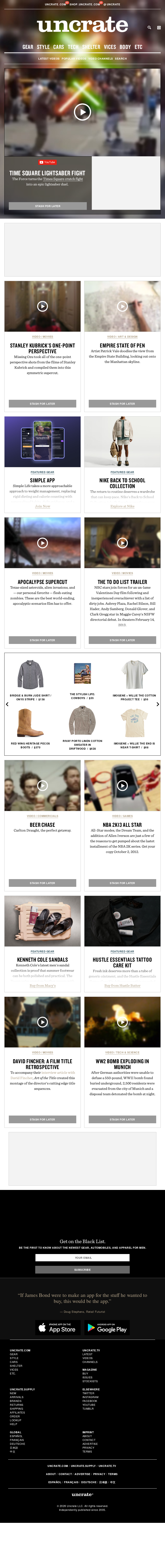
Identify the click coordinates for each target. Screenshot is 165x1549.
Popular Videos (74, 58)
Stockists (90, 1381)
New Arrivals (16, 1395)
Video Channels (100, 58)
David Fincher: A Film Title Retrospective (42, 1064)
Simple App (42, 480)
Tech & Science (127, 1052)
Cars (58, 46)
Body (125, 46)
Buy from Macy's (43, 985)
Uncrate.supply (83, 1466)
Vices (110, 46)
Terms (87, 1451)
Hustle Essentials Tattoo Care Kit (122, 962)
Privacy (88, 1447)
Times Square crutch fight (63, 179)
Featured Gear (42, 472)
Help (13, 1424)
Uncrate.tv (107, 1466)
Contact (89, 1440)
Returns (16, 1404)
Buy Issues (87, 1375)
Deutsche (17, 1443)
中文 (12, 1451)
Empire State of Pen (122, 345)
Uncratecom (56, 4)
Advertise (90, 1443)
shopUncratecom (85, 4)
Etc (138, 46)
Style (43, 46)
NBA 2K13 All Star (122, 824)
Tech (73, 46)
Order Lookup (15, 1418)
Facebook (89, 1401)
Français (17, 1440)
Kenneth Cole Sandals (42, 959)
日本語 (14, 1447)
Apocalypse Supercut (42, 581)
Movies (48, 336)
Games (128, 816)
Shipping (16, 1408)
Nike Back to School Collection (122, 483)
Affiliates (17, 1412)
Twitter (88, 1393)
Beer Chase (42, 824)
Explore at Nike (122, 506)
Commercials (48, 816)
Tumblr (88, 1408)
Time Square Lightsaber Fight (47, 173)
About (87, 1436)
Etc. (13, 1373)
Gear (28, 46)
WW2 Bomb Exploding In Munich (122, 1064)
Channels (90, 1362)
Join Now (42, 506)
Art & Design (128, 336)
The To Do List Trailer (122, 581)
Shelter (91, 46)
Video (36, 336)
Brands (15, 1401)
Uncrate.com (57, 1466)
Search (149, 27)
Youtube (89, 1404)
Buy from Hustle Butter (122, 985)
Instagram (90, 1397)
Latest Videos (49, 58)
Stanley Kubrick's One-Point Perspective (42, 348)
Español (16, 1436)
